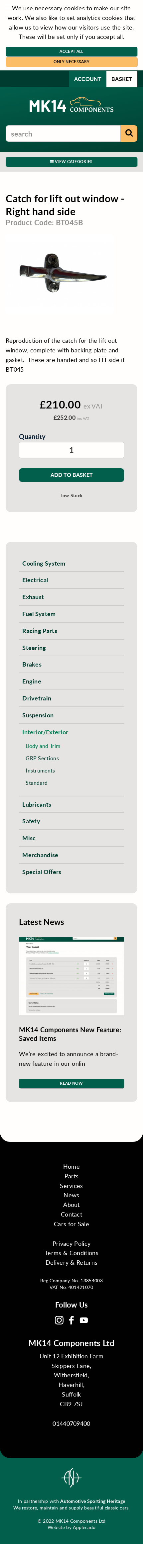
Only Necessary (71, 61)
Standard (37, 782)
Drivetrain (36, 698)
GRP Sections (42, 758)
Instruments (40, 770)
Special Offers (41, 871)
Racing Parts (39, 630)
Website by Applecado (71, 1527)
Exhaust (33, 596)
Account (87, 79)
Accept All (71, 51)
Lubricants (36, 804)
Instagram (59, 1320)
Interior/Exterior (45, 732)
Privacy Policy (71, 1243)
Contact (71, 1214)
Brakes (32, 664)
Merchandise (40, 855)
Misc (29, 838)
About (71, 1205)
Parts (72, 1176)
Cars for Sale (71, 1224)
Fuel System (39, 613)
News (71, 1195)
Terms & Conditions (71, 1253)
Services (71, 1186)
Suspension (38, 715)
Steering (34, 647)
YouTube (83, 1320)
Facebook (71, 1320)
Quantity (32, 436)
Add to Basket (72, 475)
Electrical (35, 580)
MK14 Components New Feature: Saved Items (70, 1034)
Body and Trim (43, 746)
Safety (31, 821)
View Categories (73, 161)
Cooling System (43, 563)
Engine (31, 681)
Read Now (71, 1083)
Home (71, 1166)
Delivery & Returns (72, 1262)
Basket (121, 79)
